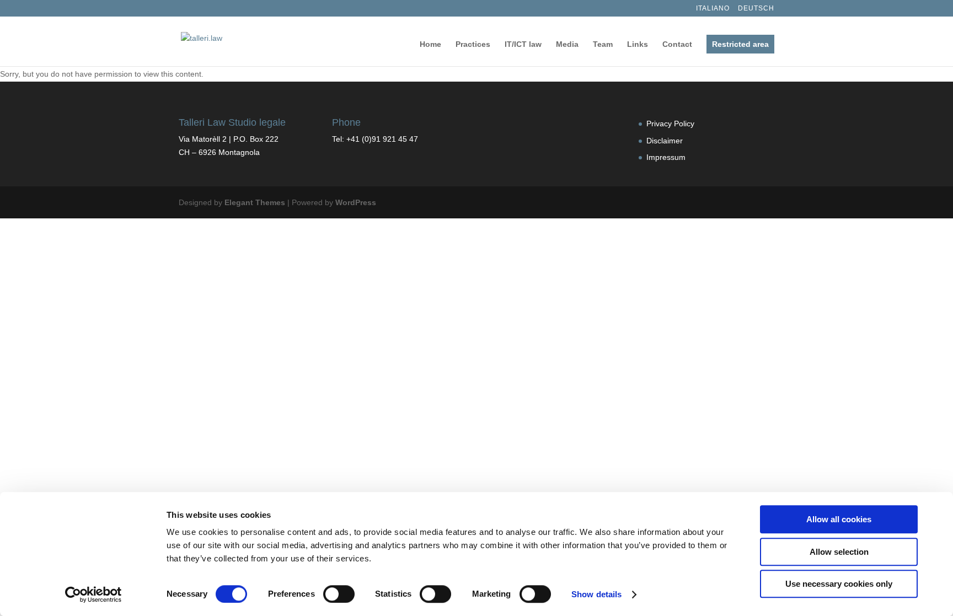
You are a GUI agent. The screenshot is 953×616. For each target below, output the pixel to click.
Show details (596, 594)
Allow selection (839, 551)
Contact (677, 44)
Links (637, 44)
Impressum (666, 157)
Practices (473, 44)
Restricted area (740, 44)
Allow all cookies (838, 519)
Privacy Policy (670, 123)
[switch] (339, 594)
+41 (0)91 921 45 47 (382, 139)
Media (567, 44)
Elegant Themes (254, 202)
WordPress (355, 202)
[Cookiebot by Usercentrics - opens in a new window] (93, 594)
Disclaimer (664, 140)
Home (430, 44)
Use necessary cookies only (838, 583)
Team (603, 44)
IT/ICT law (523, 44)
